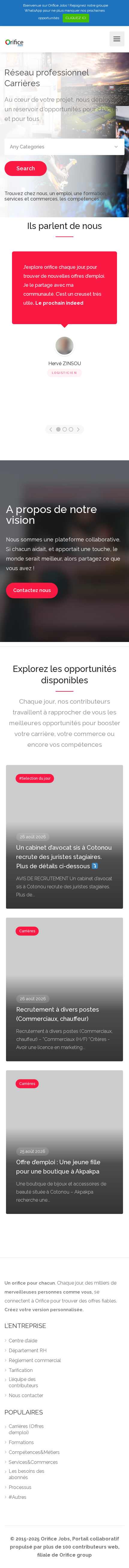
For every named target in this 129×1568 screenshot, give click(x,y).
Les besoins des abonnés (26, 1474)
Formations (21, 1442)
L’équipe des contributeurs (23, 1382)
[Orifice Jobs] (14, 42)
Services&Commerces (33, 1462)
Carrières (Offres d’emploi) (26, 1429)
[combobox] (64, 147)
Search (25, 168)
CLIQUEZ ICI (76, 18)
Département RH (27, 1350)
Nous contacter (26, 1395)
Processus (20, 1487)
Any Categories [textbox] (27, 147)
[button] (32, 590)
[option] (64, 315)
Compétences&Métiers (34, 1452)
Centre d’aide (23, 1341)
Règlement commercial (35, 1360)
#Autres (17, 1497)
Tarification (21, 1370)
